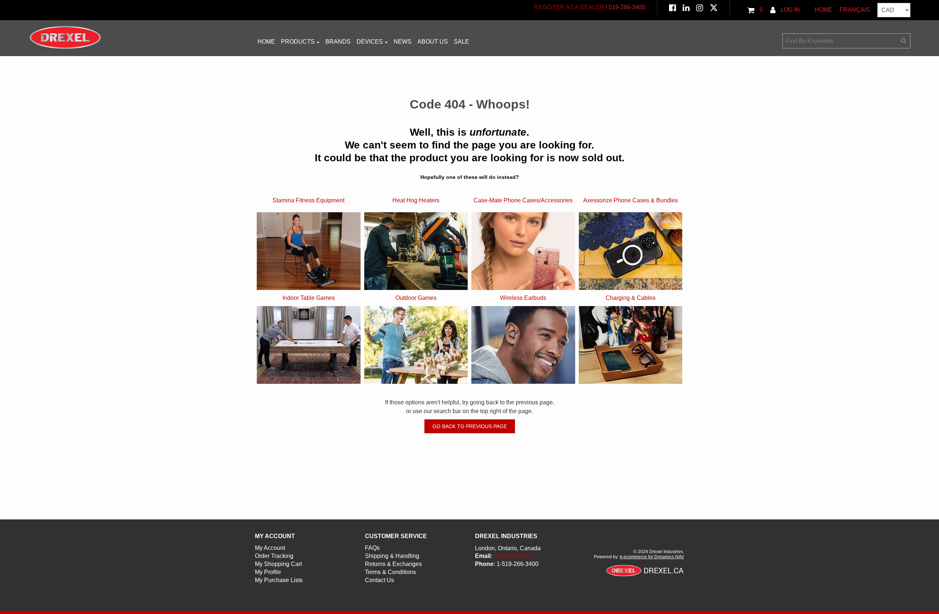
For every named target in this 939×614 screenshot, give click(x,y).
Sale (461, 41)
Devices (370, 41)
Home (823, 10)
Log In (789, 10)
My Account (270, 548)
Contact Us (379, 580)
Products (298, 41)
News (403, 41)
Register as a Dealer (569, 7)
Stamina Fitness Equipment (308, 200)
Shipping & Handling (392, 556)
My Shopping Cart (278, 564)
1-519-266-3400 (517, 564)
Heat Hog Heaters (415, 200)
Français (855, 10)
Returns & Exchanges (393, 564)
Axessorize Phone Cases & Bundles (630, 200)
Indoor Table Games (308, 298)
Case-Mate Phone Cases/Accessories (523, 200)
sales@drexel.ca (515, 556)
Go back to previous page (469, 426)
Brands (338, 41)
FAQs (372, 548)
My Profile (268, 572)
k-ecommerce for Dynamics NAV (652, 556)
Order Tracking (274, 556)
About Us (432, 41)
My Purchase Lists (279, 580)
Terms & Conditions (390, 572)
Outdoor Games (415, 298)
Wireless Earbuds (523, 298)
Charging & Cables (630, 298)
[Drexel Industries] (65, 37)
